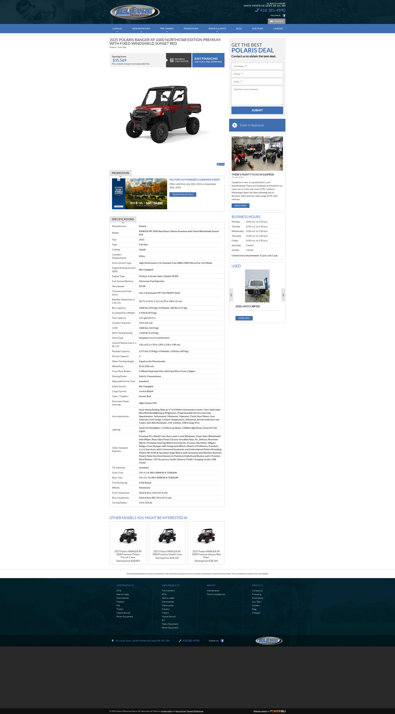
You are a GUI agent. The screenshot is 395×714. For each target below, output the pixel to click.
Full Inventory (168, 590)
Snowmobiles (122, 598)
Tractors (120, 601)
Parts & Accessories (216, 594)
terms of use (181, 711)
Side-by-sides (122, 594)
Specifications (123, 219)
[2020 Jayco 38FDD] (257, 286)
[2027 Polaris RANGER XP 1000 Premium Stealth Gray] (167, 536)
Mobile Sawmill (123, 613)
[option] (257, 295)
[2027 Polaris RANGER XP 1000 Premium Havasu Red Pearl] (206, 536)
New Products (125, 585)
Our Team (256, 601)
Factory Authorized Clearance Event (194, 179)
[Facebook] (284, 15)
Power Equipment (124, 616)
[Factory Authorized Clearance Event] (139, 193)
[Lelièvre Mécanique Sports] (135, 12)
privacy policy (166, 711)
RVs (118, 605)
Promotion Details (183, 194)
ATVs (118, 590)
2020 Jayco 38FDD (247, 306)
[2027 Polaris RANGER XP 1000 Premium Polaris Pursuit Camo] (128, 536)
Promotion (120, 173)
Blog (254, 609)
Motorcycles (167, 605)
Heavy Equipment (170, 624)
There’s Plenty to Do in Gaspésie (253, 174)
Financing (256, 594)
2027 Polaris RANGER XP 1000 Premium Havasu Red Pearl (206, 554)
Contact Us (257, 590)
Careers (256, 605)
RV (163, 620)
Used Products (170, 585)
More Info (244, 318)
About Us (257, 585)
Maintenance (213, 590)
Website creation (260, 711)
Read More (240, 205)
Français (278, 21)
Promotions (257, 598)
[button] (231, 295)
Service (211, 585)
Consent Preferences (195, 711)
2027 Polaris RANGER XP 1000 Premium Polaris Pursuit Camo (128, 554)
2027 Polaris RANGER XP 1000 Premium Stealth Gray (167, 553)
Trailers (119, 609)
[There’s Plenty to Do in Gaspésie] (257, 153)
